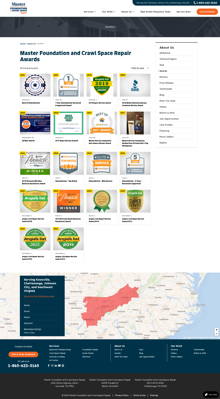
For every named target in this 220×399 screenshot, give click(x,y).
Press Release (166, 83)
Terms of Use (139, 395)
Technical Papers (168, 59)
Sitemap (154, 395)
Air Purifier (53, 360)
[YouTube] (59, 365)
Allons (27, 305)
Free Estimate (207, 11)
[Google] (62, 365)
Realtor (163, 142)
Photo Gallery (167, 136)
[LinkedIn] (55, 365)
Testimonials (166, 89)
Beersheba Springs (32, 329)
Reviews (164, 77)
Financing (164, 130)
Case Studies (166, 124)
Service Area (183, 11)
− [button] (216, 333)
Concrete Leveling (57, 357)
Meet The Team (167, 101)
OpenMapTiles (195, 338)
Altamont (28, 323)
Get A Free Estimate (23, 354)
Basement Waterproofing (60, 349)
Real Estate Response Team (155, 11)
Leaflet (186, 338)
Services (88, 11)
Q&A (162, 65)
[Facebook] (48, 365)
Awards (163, 71)
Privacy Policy (122, 395)
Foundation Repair (90, 349)
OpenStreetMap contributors (210, 338)
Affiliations (165, 53)
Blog (162, 95)
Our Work (107, 11)
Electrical (86, 357)
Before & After (167, 113)
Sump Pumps (88, 353)
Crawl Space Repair (57, 353)
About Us (126, 11)
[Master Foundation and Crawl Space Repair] (18, 8)
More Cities (29, 332)
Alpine (27, 317)
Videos (163, 107)
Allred (27, 311)
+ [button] (216, 329)
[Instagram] (52, 365)
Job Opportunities (169, 119)
